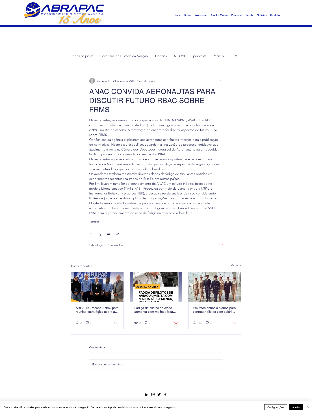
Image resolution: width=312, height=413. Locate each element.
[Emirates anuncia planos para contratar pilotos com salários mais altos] (214, 287)
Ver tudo (236, 265)
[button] (188, 15)
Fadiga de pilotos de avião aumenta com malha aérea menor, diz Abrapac (153, 310)
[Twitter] (159, 394)
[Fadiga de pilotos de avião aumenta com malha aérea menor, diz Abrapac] (156, 287)
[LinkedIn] (147, 394)
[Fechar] (308, 407)
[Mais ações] (220, 81)
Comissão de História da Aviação (124, 56)
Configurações (275, 407)
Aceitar (296, 407)
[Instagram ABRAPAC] (153, 394)
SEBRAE (180, 56)
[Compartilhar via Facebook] (91, 234)
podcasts (199, 56)
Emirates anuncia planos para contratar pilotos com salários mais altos (214, 310)
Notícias (161, 56)
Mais (217, 56)
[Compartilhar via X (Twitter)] (99, 234)
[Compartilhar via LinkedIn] (108, 234)
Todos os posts (82, 56)
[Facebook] (165, 394)
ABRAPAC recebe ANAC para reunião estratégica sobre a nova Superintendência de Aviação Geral (97, 310)
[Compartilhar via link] (117, 234)
